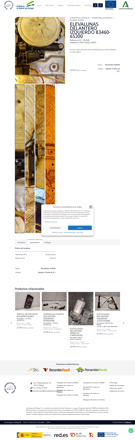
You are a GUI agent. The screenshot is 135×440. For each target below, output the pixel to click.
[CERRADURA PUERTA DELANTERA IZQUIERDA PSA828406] (54, 310)
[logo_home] (56, 369)
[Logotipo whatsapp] (130, 430)
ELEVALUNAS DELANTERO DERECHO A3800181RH (76, 332)
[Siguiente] (123, 323)
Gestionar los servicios (50, 222)
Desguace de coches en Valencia (65, 391)
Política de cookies (57, 232)
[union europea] (110, 5)
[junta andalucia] (125, 5)
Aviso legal (80, 232)
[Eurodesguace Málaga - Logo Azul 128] (9, 5)
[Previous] (11, 323)
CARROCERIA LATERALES (80, 18)
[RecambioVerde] (91, 369)
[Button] (95, 5)
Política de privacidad (70, 232)
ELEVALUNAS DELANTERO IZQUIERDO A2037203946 (103, 317)
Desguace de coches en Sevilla (67, 395)
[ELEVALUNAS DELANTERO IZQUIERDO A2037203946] (107, 310)
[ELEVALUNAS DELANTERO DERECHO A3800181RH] (80, 325)
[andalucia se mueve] (25, 5)
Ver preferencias (55, 228)
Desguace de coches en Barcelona (65, 386)
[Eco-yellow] (33, 369)
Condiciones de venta (116, 391)
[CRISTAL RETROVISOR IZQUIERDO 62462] (27, 310)
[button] (91, 207)
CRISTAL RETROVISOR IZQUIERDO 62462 (27, 315)
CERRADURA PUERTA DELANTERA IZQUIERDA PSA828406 (53, 317)
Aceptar (80, 228)
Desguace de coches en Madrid (67, 383)
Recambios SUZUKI (77, 20)
